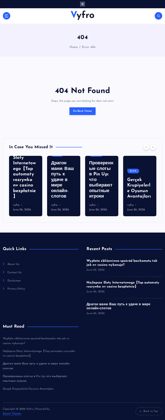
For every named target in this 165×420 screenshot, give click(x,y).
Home (74, 47)
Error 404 (88, 47)
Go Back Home (82, 111)
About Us (13, 264)
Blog (116, 171)
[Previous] (146, 147)
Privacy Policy (16, 289)
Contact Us (14, 272)
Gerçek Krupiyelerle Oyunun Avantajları (28, 389)
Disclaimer (14, 280)
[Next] (153, 147)
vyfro (37, 205)
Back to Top (150, 411)
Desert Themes (12, 413)
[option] (46, 186)
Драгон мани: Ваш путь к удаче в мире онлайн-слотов (45, 180)
